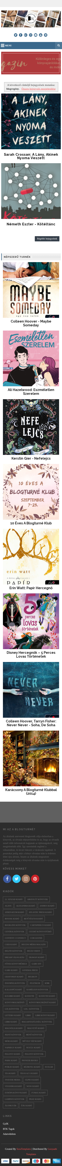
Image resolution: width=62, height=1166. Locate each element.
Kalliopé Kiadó (13, 990)
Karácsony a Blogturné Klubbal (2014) (31, 792)
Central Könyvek (14, 932)
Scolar (49, 1067)
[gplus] (25, 35)
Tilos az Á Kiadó (29, 1073)
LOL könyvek (12, 1009)
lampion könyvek (14, 1099)
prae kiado (35, 1099)
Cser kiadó (11, 944)
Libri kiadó (11, 1022)
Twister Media (12, 1080)
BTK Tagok (8, 1129)
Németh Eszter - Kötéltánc (31, 224)
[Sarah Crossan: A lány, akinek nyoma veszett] (31, 121)
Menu (8, 45)
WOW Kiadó (33, 1086)
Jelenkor (35, 983)
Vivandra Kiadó (13, 1086)
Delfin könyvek (13, 951)
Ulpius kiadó (32, 1080)
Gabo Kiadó (11, 970)
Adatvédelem (9, 1134)
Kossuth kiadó (47, 996)
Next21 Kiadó (33, 1048)
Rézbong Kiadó (32, 1067)
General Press (30, 970)
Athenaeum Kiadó (14, 912)
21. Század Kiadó (14, 899)
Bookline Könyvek (15, 925)
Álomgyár (10, 1106)
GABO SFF (36, 964)
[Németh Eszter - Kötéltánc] (31, 191)
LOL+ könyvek (31, 1009)
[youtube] (40, 35)
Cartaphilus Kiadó (40, 925)
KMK (47, 983)
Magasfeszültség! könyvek (37, 1022)
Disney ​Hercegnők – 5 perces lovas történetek (31, 654)
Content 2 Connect (15, 938)
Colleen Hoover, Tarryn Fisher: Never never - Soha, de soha (31, 723)
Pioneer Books (30, 1060)
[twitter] (15, 35)
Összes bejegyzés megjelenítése (38, 88)
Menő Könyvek (34, 1035)
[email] (35, 35)
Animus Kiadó (47, 906)
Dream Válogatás (14, 957)
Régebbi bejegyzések (47, 238)
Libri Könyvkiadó (45, 1015)
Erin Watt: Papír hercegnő (31, 588)
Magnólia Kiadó (14, 1028)
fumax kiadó (39, 1093)
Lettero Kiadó (13, 1015)
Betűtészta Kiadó (33, 919)
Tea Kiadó (10, 1073)
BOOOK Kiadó (12, 919)
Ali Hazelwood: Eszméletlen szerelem (31, 392)
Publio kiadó (12, 1067)
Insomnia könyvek (15, 983)
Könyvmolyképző (14, 1002)
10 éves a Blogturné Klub (31, 523)
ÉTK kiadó (26, 1106)
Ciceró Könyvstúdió (40, 932)
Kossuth (29, 996)
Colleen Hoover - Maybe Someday (31, 323)
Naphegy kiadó (13, 1048)
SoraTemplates (24, 1149)
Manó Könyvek (13, 1035)
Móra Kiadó (11, 1041)
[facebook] (20, 35)
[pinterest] (45, 35)
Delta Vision (33, 951)
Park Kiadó (11, 1060)
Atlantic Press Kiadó (40, 912)
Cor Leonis (36, 938)
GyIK (5, 1123)
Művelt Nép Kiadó (32, 1041)
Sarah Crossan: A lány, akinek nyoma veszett (31, 156)
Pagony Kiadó (12, 1054)
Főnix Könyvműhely (16, 964)
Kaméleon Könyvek (37, 990)
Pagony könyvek (34, 1054)
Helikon (32, 977)
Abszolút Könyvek (37, 899)
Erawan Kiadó (36, 957)
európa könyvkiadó (16, 1093)
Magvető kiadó (35, 1028)
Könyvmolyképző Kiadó (42, 1002)
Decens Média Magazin (34, 944)
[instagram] (30, 35)
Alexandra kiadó (25, 906)
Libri (28, 1015)
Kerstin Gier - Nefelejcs (31, 458)
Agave (8, 906)
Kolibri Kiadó (12, 996)
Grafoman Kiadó (14, 977)
